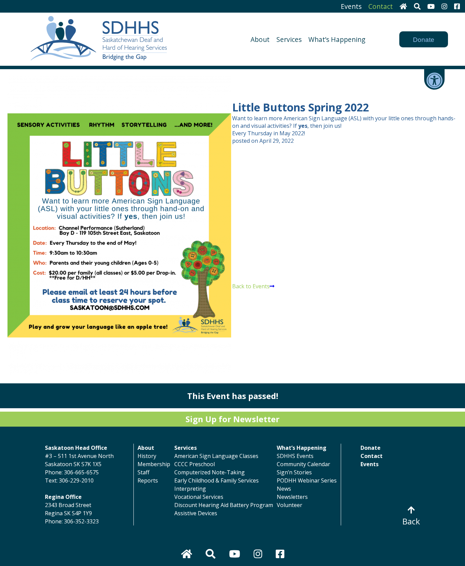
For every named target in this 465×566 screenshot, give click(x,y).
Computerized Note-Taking (209, 472)
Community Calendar (303, 464)
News (284, 488)
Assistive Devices (195, 513)
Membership (154, 464)
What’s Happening (336, 39)
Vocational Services (198, 497)
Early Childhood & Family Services (216, 480)
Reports (148, 480)
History (147, 456)
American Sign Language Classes (216, 456)
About (260, 39)
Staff (143, 472)
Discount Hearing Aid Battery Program (223, 505)
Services (289, 39)
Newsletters (292, 497)
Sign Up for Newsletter (232, 419)
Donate (423, 39)
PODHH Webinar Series (307, 480)
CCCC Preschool (194, 464)
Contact (380, 6)
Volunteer (289, 505)
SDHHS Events (295, 456)
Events (351, 6)
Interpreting (190, 488)
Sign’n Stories (294, 472)
